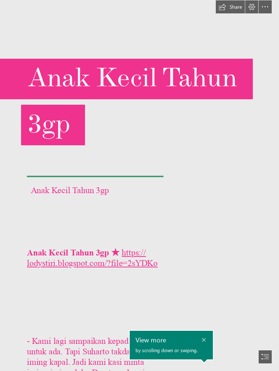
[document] (139, 185)
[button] (230, 6)
